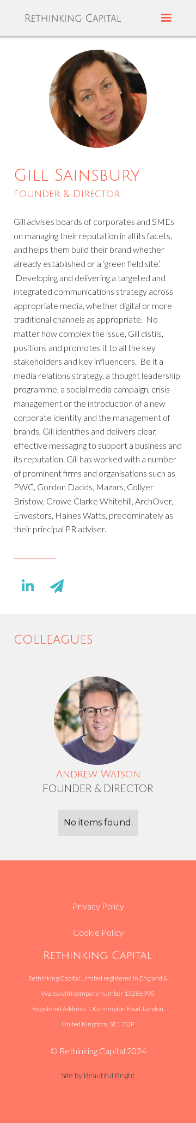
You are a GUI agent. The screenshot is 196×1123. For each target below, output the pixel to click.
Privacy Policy (98, 906)
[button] (166, 18)
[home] (73, 17)
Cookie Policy (98, 932)
